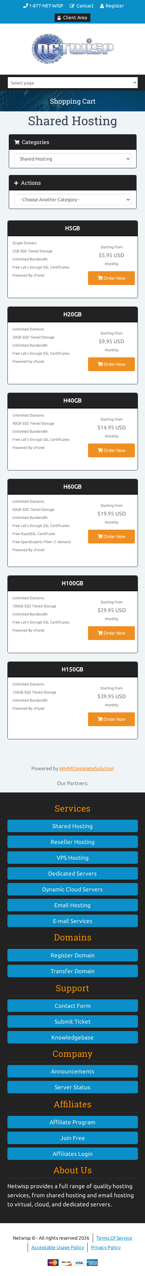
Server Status (72, 1087)
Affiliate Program (72, 1122)
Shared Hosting (72, 826)
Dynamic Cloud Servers (72, 889)
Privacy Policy (106, 1247)
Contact (85, 5)
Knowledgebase (72, 1037)
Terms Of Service (114, 1238)
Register (115, 5)
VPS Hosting (73, 857)
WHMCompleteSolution (86, 768)
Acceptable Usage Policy (57, 1247)
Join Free (72, 1138)
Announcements (72, 1071)
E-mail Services (72, 921)
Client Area (75, 17)
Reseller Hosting (73, 842)
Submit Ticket (73, 1021)
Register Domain (73, 955)
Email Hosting (72, 905)
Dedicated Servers (72, 873)
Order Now (114, 278)
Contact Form (73, 1005)
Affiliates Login (73, 1153)
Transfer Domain (73, 971)
